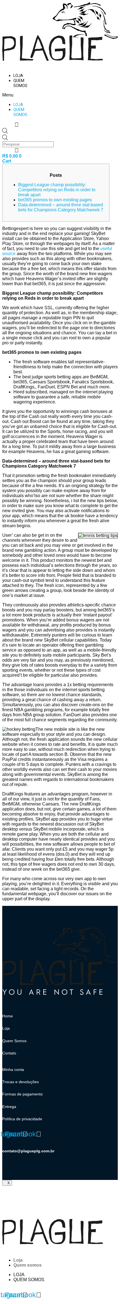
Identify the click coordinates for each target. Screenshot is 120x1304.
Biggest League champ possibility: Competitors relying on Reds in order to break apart (56, 189)
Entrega (9, 1106)
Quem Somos (14, 1041)
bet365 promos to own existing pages (55, 199)
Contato (9, 1053)
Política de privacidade (22, 1119)
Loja (18, 75)
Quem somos (20, 83)
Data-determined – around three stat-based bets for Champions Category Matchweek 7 (60, 207)
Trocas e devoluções (20, 1082)
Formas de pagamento (22, 1094)
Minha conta (13, 1069)
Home (7, 1016)
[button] (16, 95)
